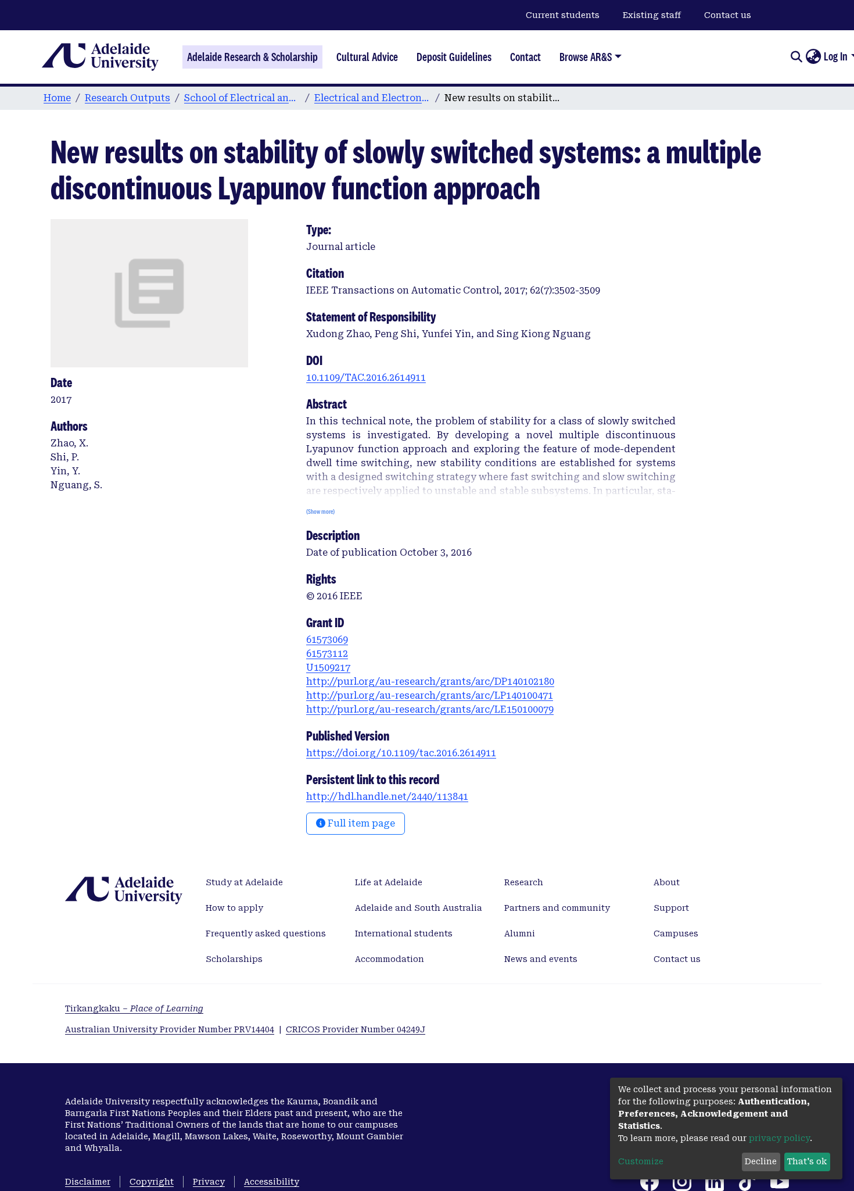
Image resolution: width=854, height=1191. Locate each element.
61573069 (327, 639)
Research (523, 882)
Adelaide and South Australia (418, 908)
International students (404, 933)
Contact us (727, 15)
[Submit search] (796, 57)
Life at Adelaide (388, 882)
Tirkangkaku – (134, 1008)
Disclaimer (87, 1181)
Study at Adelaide (244, 882)
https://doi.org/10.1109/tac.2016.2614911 (401, 753)
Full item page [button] (360, 823)
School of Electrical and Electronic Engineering (242, 97)
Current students (563, 15)
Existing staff (652, 15)
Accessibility (271, 1181)
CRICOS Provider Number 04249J (355, 1029)
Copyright (152, 1181)
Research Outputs (127, 97)
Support (671, 908)
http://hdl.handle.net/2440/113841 (387, 796)
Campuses (676, 933)
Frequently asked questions (266, 933)
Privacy (209, 1181)
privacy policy (779, 1138)
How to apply (234, 908)
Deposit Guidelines (454, 57)
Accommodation (389, 959)
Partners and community (557, 908)
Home (57, 97)
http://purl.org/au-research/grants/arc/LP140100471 (429, 695)
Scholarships (234, 959)
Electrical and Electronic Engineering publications (372, 97)
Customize (640, 1161)
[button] (813, 57)
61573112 (327, 653)
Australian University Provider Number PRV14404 (169, 1029)
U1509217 (328, 667)
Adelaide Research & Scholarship (252, 57)
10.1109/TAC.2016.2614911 (366, 377)
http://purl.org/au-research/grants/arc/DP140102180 (430, 681)
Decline (761, 1161)
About (667, 882)
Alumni (519, 933)
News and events (540, 959)
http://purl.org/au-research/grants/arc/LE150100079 (430, 709)
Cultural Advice (367, 57)
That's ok (807, 1161)
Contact (525, 57)
